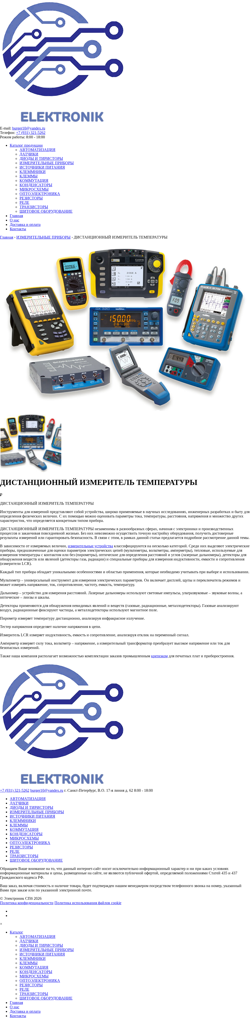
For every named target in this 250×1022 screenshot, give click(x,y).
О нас (14, 220)
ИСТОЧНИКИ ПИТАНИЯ (42, 167)
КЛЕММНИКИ (33, 172)
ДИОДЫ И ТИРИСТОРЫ (41, 158)
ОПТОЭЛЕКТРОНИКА (40, 194)
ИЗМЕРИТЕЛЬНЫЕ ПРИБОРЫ (47, 163)
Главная (16, 216)
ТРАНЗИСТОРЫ (34, 207)
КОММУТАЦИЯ (34, 180)
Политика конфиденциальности (26, 903)
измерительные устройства (90, 546)
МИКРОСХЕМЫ (34, 189)
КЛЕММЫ (29, 176)
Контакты (18, 229)
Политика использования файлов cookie (87, 903)
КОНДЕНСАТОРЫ (36, 185)
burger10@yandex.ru (28, 128)
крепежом (159, 656)
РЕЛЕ (24, 202)
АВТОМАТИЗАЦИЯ (37, 150)
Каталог (16, 932)
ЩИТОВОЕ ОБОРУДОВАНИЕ (46, 211)
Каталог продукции (26, 145)
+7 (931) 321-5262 (30, 133)
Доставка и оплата (25, 224)
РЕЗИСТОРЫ (31, 198)
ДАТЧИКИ (29, 154)
